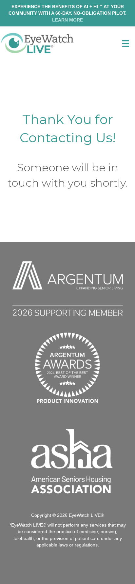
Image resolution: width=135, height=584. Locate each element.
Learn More (67, 20)
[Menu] (125, 43)
